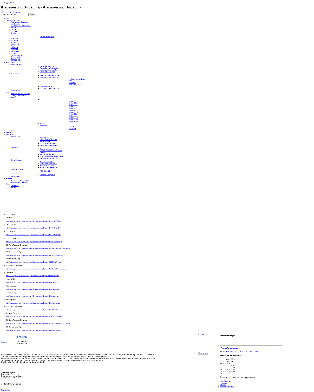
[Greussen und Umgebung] (11, 12)
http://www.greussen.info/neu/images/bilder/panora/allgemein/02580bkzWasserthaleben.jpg (38, 248)
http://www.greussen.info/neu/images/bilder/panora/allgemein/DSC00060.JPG (33, 221)
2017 (235, 351)
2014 (247, 351)
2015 (243, 351)
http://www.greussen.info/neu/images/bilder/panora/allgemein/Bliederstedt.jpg (33, 276)
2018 (231, 351)
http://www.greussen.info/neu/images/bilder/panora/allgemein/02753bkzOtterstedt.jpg (36, 330)
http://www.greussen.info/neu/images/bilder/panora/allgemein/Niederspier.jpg (33, 303)
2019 (227, 351)
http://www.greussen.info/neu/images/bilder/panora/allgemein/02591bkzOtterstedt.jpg (36, 255)
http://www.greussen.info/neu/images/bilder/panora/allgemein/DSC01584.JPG (33, 235)
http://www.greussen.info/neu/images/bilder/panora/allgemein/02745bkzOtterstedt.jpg (36, 269)
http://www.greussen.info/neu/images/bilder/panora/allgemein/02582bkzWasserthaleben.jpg (38, 323)
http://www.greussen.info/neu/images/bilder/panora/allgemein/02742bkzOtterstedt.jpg (36, 310)
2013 (251, 351)
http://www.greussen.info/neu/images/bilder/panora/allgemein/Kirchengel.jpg (32, 289)
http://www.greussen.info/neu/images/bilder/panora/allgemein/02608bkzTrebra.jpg (34, 317)
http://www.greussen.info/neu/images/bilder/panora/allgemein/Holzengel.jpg (32, 282)
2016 (239, 351)
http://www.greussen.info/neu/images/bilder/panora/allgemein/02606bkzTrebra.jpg (34, 262)
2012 (256, 351)
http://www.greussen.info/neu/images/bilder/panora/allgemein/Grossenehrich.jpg (34, 242)
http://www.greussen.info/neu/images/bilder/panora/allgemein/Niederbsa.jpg (32, 296)
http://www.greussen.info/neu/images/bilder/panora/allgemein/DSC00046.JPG (33, 228)
